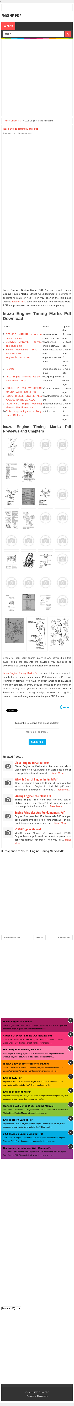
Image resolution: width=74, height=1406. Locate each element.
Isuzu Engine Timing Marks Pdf (20, 673)
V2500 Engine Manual (28, 829)
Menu (9, 26)
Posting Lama (64, 937)
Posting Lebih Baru (12, 937)
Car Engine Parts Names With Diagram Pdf (27, 1148)
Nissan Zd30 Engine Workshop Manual (26, 1063)
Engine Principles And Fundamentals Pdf (40, 812)
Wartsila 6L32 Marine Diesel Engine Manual (28, 1105)
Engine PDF (11, 15)
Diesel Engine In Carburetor (32, 763)
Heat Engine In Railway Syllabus (22, 1049)
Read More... (58, 773)
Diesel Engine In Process (17, 1021)
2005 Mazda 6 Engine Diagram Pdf (23, 1133)
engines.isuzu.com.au (18, 357)
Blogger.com (42, 1396)
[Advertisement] (37, 78)
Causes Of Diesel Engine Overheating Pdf (27, 1035)
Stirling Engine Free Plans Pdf (33, 796)
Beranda (39, 937)
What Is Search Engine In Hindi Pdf (36, 779)
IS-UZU (10, 368)
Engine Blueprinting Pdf (17, 1091)
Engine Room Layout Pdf (18, 1119)
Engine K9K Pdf (12, 1077)
